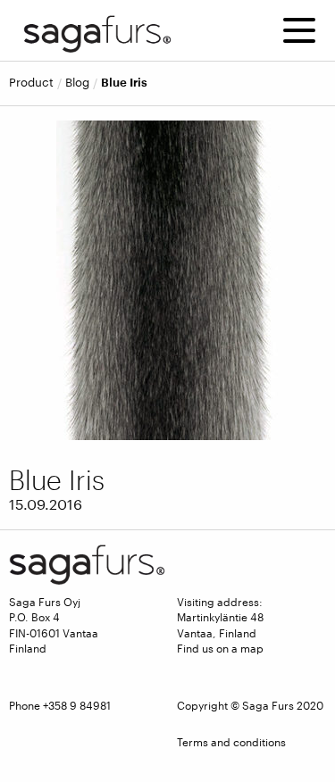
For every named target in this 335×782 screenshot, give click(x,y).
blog (77, 82)
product (31, 82)
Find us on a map (220, 648)
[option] (167, 280)
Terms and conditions (231, 742)
